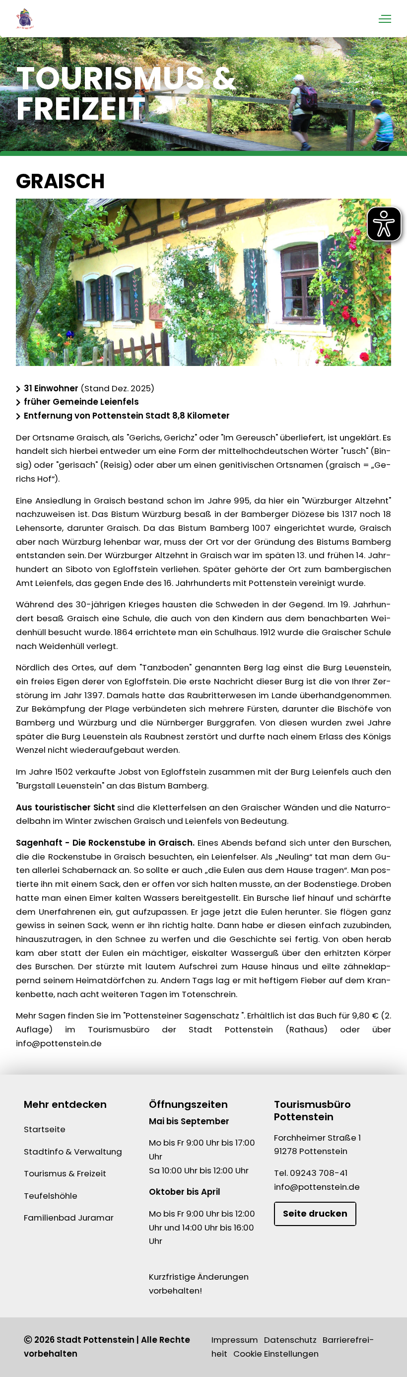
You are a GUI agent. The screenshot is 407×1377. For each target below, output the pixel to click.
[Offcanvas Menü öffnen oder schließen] (385, 18)
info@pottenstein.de (317, 1187)
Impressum (234, 1340)
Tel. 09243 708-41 (310, 1173)
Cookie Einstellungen (276, 1354)
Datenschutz (290, 1340)
